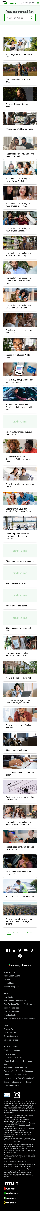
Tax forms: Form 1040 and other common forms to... (20, 155)
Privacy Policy (10, 1029)
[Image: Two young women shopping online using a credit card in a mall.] (20, 295)
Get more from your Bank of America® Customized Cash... (19, 510)
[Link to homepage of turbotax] (20, 1188)
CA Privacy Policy (11, 1032)
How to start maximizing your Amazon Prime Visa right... (18, 254)
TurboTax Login (10, 1014)
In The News (9, 982)
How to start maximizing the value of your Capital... (18, 179)
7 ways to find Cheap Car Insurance (18, 1071)
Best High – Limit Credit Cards (16, 1067)
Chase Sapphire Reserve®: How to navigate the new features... (18, 536)
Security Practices (11, 1007)
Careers (7, 979)
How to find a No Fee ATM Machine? (19, 1078)
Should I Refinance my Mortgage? (18, 1081)
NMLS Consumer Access (17, 1117)
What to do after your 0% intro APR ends (19, 726)
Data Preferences (11, 1039)
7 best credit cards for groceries (20, 560)
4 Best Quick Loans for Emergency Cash (18, 1062)
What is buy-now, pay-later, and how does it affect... (19, 381)
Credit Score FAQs (11, 1085)
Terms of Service (11, 1036)
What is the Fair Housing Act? (19, 677)
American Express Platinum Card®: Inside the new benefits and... (19, 407)
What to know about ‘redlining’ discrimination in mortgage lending (19, 921)
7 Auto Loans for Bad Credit (15, 1074)
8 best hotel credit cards (16, 605)
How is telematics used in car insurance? (18, 872)
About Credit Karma (12, 975)
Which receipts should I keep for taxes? (20, 773)
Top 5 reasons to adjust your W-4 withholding (20, 798)
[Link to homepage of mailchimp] (20, 1202)
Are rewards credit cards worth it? (19, 130)
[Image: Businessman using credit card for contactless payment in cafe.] (20, 268)
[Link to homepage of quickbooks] (20, 1198)
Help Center (8, 996)
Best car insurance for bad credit (20, 896)
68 (27, 933)
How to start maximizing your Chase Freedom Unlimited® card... (18, 280)
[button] (38, 2)
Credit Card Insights (12, 1050)
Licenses (6, 1117)
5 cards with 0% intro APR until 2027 (19, 356)
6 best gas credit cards (16, 583)
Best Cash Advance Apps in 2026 (18, 80)
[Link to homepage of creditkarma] (20, 1193)
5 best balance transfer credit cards (18, 629)
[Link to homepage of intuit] (20, 1183)
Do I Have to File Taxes (13, 1057)
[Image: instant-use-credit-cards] (20, 836)
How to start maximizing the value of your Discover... (18, 204)
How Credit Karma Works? (15, 1000)
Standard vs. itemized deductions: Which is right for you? (18, 459)
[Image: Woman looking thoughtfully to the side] (20, 94)
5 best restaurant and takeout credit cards (19, 433)
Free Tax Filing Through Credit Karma (19, 1004)
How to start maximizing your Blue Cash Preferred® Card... (19, 823)
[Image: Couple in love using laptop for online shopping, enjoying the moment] (20, 320)
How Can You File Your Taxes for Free (19, 1018)
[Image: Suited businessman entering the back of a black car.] (20, 394)
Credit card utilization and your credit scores (19, 331)
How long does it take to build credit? (19, 55)
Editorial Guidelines (12, 1011)
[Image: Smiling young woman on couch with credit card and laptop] (20, 344)
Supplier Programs (11, 986)
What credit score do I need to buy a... (19, 105)
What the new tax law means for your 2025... (20, 485)
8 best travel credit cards (16, 749)
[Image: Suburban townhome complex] (20, 667)
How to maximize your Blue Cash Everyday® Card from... (19, 701)
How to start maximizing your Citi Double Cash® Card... (18, 306)
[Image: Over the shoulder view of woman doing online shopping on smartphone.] (20, 369)
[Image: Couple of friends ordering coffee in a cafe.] (20, 811)
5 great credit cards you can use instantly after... (20, 848)
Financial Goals (10, 1053)
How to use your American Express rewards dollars (17, 654)
